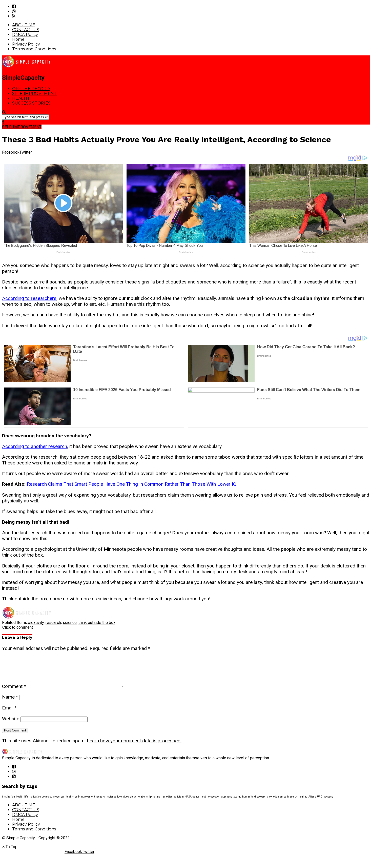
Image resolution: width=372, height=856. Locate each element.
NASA (188, 796)
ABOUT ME (23, 25)
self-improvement (85, 796)
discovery (259, 796)
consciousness (51, 796)
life (26, 796)
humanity (247, 796)
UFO (319, 796)
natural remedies (163, 796)
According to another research (34, 446)
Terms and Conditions (34, 49)
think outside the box (96, 622)
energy (294, 796)
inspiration (8, 796)
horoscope (213, 796)
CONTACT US (25, 29)
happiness (226, 796)
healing (303, 796)
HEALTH (20, 98)
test (203, 796)
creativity (36, 622)
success (328, 796)
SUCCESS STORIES (31, 103)
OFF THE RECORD (31, 88)
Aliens (312, 796)
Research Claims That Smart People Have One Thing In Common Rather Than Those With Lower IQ (131, 484)
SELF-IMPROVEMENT (34, 93)
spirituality (67, 796)
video (126, 796)
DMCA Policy (25, 34)
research (53, 622)
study (133, 796)
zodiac (237, 796)
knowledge (272, 796)
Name (10, 697)
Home (18, 39)
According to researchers (29, 298)
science (70, 622)
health (19, 796)
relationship (144, 796)
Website (10, 719)
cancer (196, 796)
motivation (35, 796)
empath (284, 796)
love (119, 796)
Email (9, 708)
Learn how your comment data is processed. (134, 741)
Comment (14, 686)
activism (179, 796)
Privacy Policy (26, 44)
